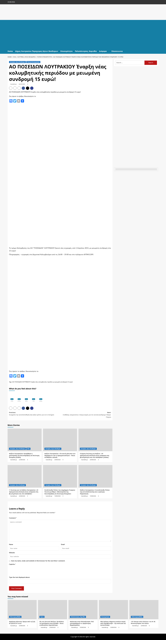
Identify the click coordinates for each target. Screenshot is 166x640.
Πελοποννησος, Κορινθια (78, 617)
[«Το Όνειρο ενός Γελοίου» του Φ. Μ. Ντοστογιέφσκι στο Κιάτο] (143, 609)
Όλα (28, 449)
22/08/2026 (22, 460)
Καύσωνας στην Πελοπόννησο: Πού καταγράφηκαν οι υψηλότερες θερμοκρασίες (82, 623)
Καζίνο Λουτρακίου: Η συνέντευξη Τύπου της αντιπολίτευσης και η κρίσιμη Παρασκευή (95, 492)
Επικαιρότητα (66, 51)
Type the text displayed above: (19, 577)
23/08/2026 (113, 627)
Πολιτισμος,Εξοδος (15, 617)
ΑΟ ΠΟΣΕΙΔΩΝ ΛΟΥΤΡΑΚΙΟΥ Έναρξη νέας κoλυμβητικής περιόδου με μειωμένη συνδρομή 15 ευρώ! (42, 382)
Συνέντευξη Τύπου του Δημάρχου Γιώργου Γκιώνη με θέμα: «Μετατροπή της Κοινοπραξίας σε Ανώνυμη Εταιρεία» (59, 492)
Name (11, 544)
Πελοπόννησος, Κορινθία (86, 51)
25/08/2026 (22, 625)
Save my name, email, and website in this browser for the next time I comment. (38, 561)
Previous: (31, 413)
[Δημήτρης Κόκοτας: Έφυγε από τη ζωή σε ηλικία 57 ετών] (22, 609)
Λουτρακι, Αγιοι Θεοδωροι (17, 62)
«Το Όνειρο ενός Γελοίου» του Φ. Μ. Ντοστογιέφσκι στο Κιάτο (143, 622)
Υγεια (42, 617)
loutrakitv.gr (13, 84)
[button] (157, 51)
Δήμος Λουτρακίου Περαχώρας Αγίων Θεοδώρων (36, 51)
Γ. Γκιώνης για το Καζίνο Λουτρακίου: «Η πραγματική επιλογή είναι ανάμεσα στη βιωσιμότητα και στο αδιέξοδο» (23, 492)
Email (63, 544)
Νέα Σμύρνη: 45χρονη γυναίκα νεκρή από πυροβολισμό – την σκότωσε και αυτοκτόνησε (113, 623)
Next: (87, 414)
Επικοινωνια (117, 51)
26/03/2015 (22, 84)
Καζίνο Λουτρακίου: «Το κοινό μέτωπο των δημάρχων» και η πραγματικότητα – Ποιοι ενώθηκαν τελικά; (59, 455)
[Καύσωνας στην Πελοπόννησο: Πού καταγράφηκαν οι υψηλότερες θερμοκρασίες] (83, 609)
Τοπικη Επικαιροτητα (33, 62)
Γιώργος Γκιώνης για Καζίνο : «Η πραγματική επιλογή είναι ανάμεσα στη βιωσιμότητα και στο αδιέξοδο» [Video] (94, 455)
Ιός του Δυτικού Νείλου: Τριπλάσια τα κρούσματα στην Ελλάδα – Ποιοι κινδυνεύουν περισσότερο (51, 623)
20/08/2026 (57, 460)
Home (10, 51)
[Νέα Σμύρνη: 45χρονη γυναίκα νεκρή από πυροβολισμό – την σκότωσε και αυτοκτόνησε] (113, 609)
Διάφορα (103, 51)
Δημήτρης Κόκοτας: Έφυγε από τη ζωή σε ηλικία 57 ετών (22, 622)
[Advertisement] (83, 34)
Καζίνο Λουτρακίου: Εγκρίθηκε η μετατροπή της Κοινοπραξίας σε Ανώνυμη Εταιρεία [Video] (24, 455)
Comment (13, 518)
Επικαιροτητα (105, 617)
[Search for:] (129, 63)
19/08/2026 (57, 496)
